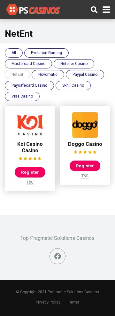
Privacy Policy (48, 302)
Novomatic (47, 74)
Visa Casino (22, 96)
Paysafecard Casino (29, 85)
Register (30, 172)
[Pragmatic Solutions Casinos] (33, 9)
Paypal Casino (85, 74)
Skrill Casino (73, 85)
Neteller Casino (74, 63)
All (14, 53)
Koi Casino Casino (30, 147)
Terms (73, 302)
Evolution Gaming (46, 53)
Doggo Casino (85, 144)
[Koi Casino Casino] (30, 136)
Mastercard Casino (28, 63)
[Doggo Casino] (85, 136)
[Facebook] (57, 256)
